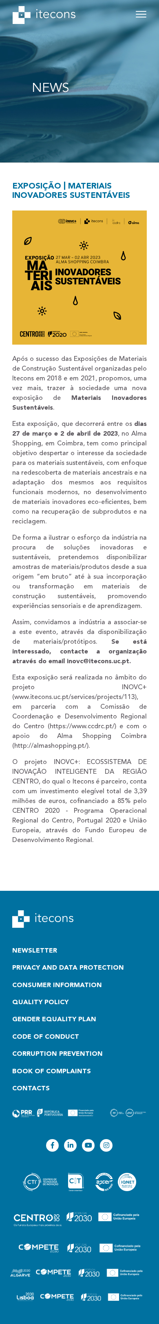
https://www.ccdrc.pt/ (82, 726)
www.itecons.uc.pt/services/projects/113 (74, 697)
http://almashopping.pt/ (50, 746)
